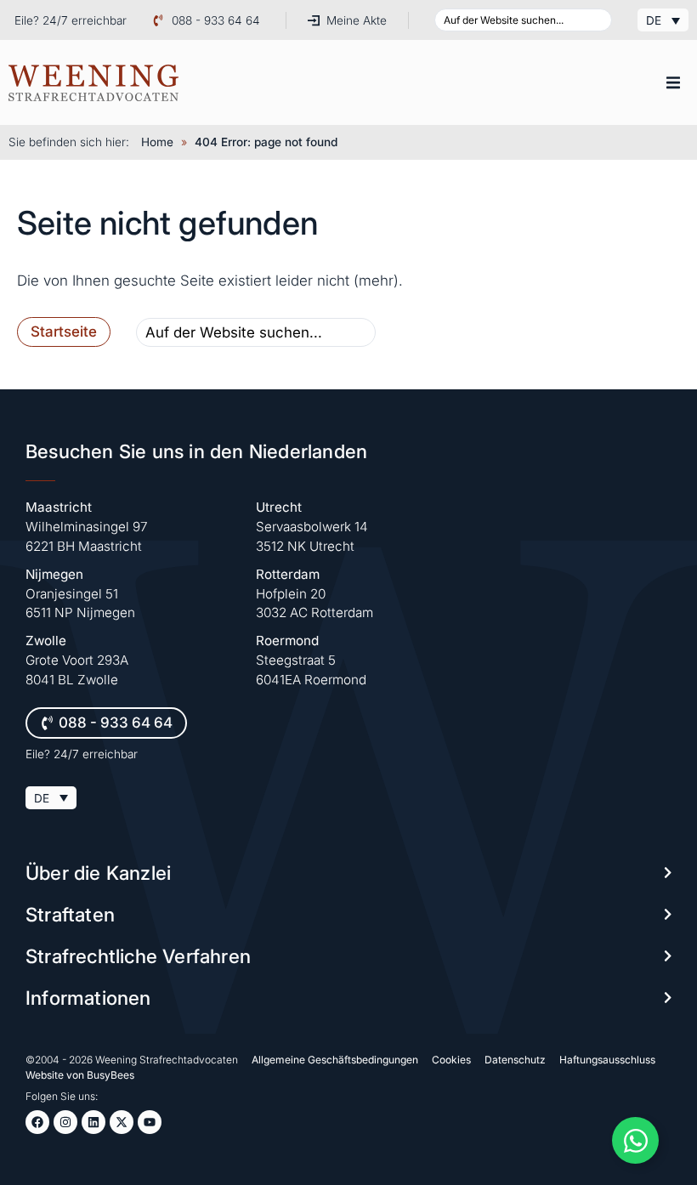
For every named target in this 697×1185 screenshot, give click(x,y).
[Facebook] (37, 1122)
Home (157, 142)
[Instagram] (65, 1122)
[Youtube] (150, 1122)
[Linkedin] (93, 1122)
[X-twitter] (121, 1122)
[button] (673, 82)
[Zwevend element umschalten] (635, 1140)
